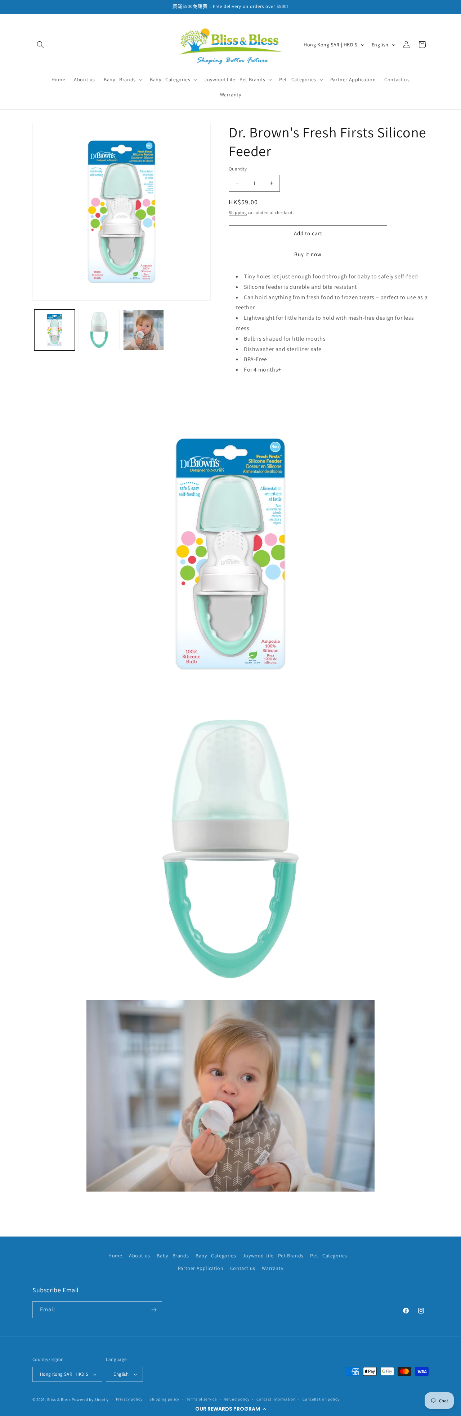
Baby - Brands (173, 1255)
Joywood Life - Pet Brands (273, 1255)
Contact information (275, 1399)
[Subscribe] (154, 1309)
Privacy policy (129, 1399)
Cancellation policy (321, 1399)
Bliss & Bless (59, 1399)
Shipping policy (164, 1399)
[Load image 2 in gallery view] (99, 330)
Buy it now (308, 254)
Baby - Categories (216, 1255)
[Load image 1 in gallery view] (54, 330)
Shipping (238, 212)
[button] (230, 1409)
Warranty (272, 1268)
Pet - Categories (328, 1255)
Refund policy (236, 1399)
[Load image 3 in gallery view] (143, 330)
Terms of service (201, 1399)
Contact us (242, 1268)
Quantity (238, 169)
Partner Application (200, 1268)
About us (139, 1255)
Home (115, 1255)
